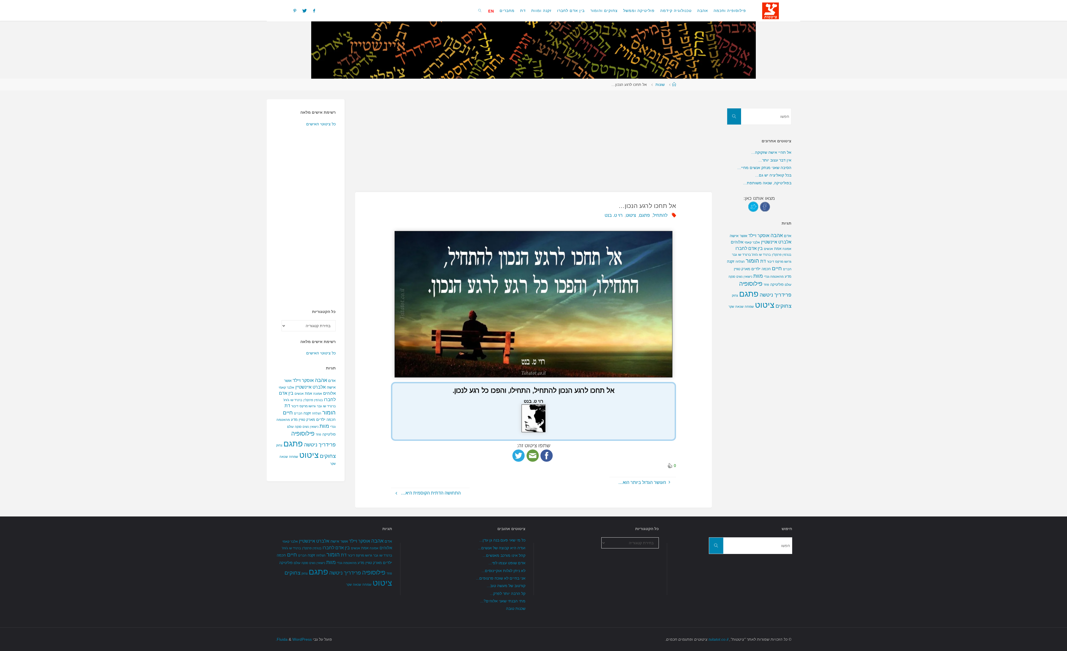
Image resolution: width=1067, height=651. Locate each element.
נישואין (314, 426)
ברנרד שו (296, 400)
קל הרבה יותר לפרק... (507, 593)
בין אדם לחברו (749, 248)
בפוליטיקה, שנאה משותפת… (767, 183)
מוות (324, 426)
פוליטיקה (329, 434)
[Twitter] (304, 10)
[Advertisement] (545, 138)
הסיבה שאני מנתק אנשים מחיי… (764, 167)
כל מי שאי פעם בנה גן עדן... (502, 540)
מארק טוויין (307, 420)
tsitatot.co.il (718, 639)
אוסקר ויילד (303, 380)
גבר (319, 406)
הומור (329, 412)
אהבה (321, 380)
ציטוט (631, 215)
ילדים (320, 419)
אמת (308, 393)
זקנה (307, 413)
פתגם (644, 215)
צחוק (279, 445)
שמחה (293, 457)
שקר (333, 463)
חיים (288, 413)
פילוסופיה (303, 433)
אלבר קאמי (286, 387)
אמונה (317, 394)
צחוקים (328, 456)
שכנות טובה (515, 608)
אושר (287, 381)
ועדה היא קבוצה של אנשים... (501, 548)
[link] (480, 10)
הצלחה (316, 413)
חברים (298, 413)
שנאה (284, 456)
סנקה (298, 426)
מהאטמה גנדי (774, 277)
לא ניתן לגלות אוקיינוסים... (503, 570)
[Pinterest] (294, 10)
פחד (318, 434)
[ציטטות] (770, 10)
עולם (290, 427)
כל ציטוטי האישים (321, 124)
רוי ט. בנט (614, 215)
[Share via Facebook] (546, 455)
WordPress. (294, 639)
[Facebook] (314, 10)
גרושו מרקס (308, 406)
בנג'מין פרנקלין (313, 400)
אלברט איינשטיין (310, 386)
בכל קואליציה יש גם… (773, 175)
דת (287, 405)
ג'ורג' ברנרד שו (748, 254)
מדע (294, 420)
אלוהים (329, 393)
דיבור (294, 406)
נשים (306, 426)
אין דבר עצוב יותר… (774, 160)
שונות (660, 84)
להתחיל (660, 215)
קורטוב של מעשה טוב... (506, 585)
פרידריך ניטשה (320, 445)
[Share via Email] (533, 455)
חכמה (331, 420)
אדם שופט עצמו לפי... (506, 563)
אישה (331, 387)
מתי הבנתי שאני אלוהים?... (502, 601)
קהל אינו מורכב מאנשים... (504, 555)
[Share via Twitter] (518, 455)
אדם (332, 380)
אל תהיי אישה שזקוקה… (771, 152)
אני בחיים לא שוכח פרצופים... (500, 578)
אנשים (299, 394)
